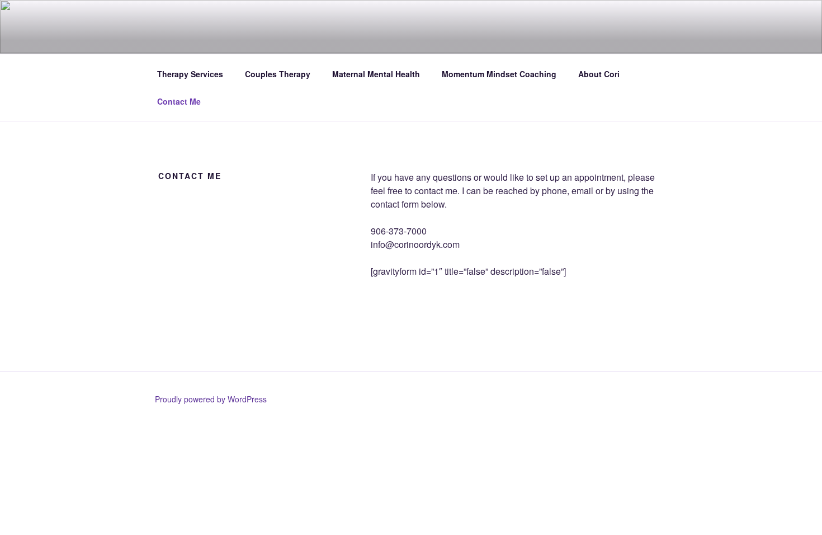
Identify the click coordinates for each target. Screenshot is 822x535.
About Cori (599, 73)
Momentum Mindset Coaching (499, 73)
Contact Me (179, 101)
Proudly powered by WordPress (211, 399)
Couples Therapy (277, 73)
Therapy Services (190, 73)
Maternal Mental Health (376, 73)
